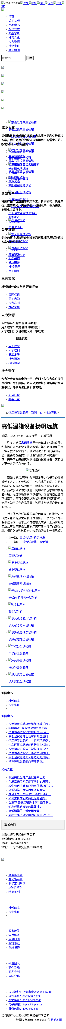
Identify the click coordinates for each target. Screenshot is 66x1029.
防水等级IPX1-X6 (19, 173)
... (25, 810)
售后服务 (14, 935)
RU (42, 3)
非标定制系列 (16, 883)
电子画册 (14, 270)
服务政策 (14, 930)
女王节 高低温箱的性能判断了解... (29, 802)
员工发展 (14, 354)
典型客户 (14, 33)
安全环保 (14, 395)
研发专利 (14, 971)
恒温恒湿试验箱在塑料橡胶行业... (29, 749)
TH (59, 3)
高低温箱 (26, 442)
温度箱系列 (15, 875)
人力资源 (14, 41)
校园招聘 (14, 363)
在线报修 (14, 947)
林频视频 (14, 266)
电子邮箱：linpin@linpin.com (25, 1004)
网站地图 (56, 1019)
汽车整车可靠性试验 (21, 152)
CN (26, 3)
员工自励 (14, 298)
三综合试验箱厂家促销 (34, 541)
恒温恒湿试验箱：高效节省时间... (29, 753)
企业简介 (14, 249)
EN (34, 3)
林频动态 (14, 700)
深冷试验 (14, 181)
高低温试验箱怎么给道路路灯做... (29, 757)
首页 (11, 16)
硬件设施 (14, 967)
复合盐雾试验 (16, 156)
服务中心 (14, 923)
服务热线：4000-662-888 (23, 1008)
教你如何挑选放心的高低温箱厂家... (30, 785)
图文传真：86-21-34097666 (24, 1000)
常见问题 (14, 939)
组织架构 (14, 258)
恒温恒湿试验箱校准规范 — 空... (28, 732)
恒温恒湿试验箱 (18, 412)
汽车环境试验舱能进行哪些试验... (29, 744)
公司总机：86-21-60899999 (24, 996)
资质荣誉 (14, 262)
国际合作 (14, 976)
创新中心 (14, 955)
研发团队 (14, 963)
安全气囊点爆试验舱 (21, 160)
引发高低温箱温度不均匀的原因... (29, 781)
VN (51, 3)
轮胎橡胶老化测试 (19, 185)
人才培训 (14, 350)
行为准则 (14, 303)
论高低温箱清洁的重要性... (25, 806)
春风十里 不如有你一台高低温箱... (29, 794)
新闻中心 (36, 412)
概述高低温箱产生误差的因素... (27, 777)
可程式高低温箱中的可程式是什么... (30, 815)
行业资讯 (51, 412)
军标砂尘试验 (16, 177)
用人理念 (14, 346)
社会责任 (14, 45)
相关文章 (7, 769)
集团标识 (14, 294)
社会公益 (14, 399)
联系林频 (14, 50)
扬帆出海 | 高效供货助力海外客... (28, 728)
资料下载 (14, 943)
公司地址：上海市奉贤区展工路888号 (31, 991)
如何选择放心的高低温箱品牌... (27, 798)
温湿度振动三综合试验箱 (23, 164)
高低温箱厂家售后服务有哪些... (27, 790)
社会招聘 (14, 358)
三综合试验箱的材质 (32, 537)
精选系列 (14, 891)
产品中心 (14, 25)
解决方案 (14, 29)
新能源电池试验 (18, 168)
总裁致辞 (14, 254)
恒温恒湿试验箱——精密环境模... (29, 740)
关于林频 (14, 20)
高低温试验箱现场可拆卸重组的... (29, 736)
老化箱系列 (15, 879)
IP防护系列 (15, 887)
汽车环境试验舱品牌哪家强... (26, 761)
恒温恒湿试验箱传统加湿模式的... (29, 723)
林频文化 (14, 37)
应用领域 (14, 221)
